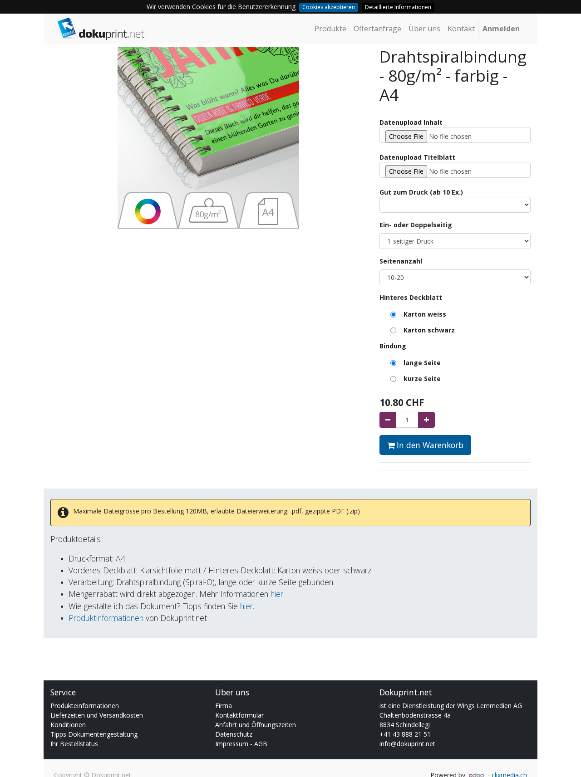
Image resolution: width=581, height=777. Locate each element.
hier (277, 593)
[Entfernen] (387, 420)
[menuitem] (330, 29)
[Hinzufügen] (426, 420)
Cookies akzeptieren (328, 7)
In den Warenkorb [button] (428, 445)
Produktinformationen (106, 617)
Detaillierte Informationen (398, 7)
